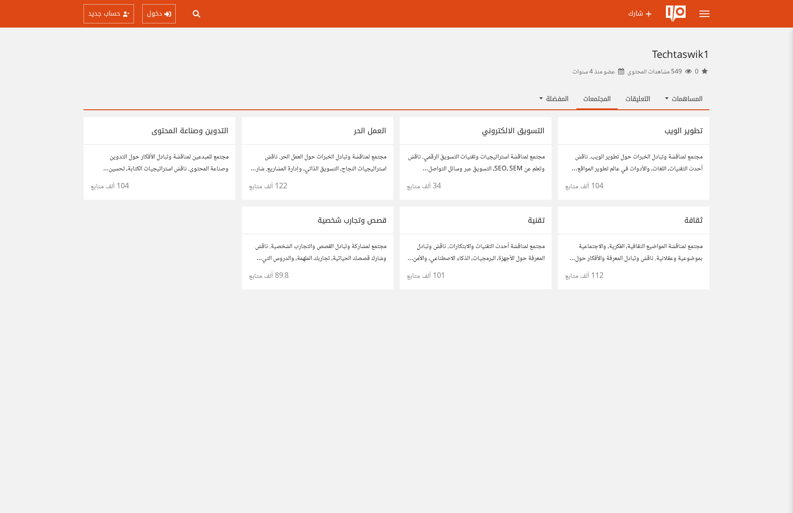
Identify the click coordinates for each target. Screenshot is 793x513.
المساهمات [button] (686, 99)
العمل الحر (370, 130)
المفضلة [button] (556, 99)
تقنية (536, 220)
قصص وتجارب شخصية (352, 220)
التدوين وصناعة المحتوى (190, 130)
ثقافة (693, 220)
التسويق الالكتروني (513, 130)
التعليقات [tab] (637, 99)
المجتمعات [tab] (597, 99)
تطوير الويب (684, 130)
